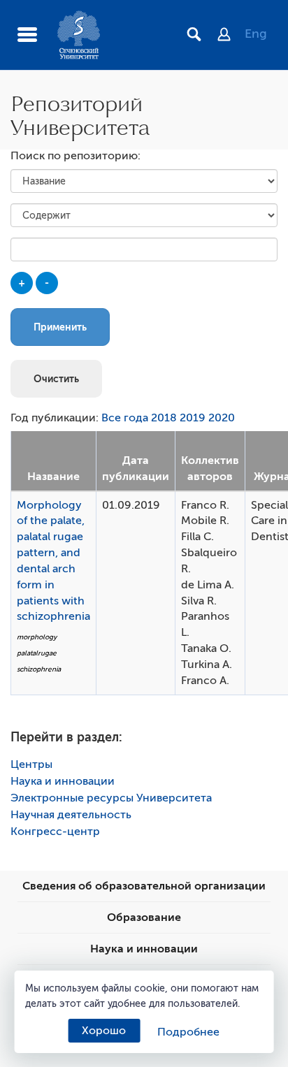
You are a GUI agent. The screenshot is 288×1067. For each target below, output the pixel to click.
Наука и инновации (62, 781)
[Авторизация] (231, 35)
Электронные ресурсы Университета (111, 798)
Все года (124, 418)
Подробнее (188, 1032)
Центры (31, 764)
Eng (256, 34)
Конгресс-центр (55, 831)
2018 (164, 418)
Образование (144, 917)
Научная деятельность (70, 814)
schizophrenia (39, 669)
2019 (193, 418)
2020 (221, 418)
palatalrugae (37, 653)
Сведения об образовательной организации (144, 886)
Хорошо (104, 1030)
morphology (37, 637)
